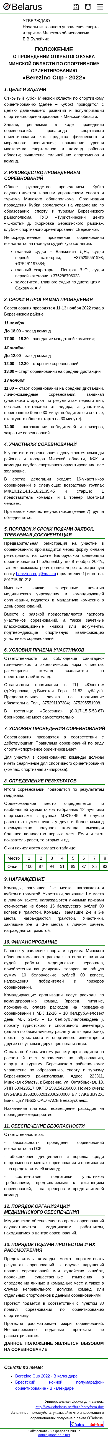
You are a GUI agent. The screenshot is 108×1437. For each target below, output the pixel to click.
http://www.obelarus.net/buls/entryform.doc (69, 1407)
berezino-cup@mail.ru (36, 574)
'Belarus (26, 7)
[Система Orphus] (87, 1425)
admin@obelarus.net (54, 1435)
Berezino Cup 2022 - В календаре (46, 1376)
